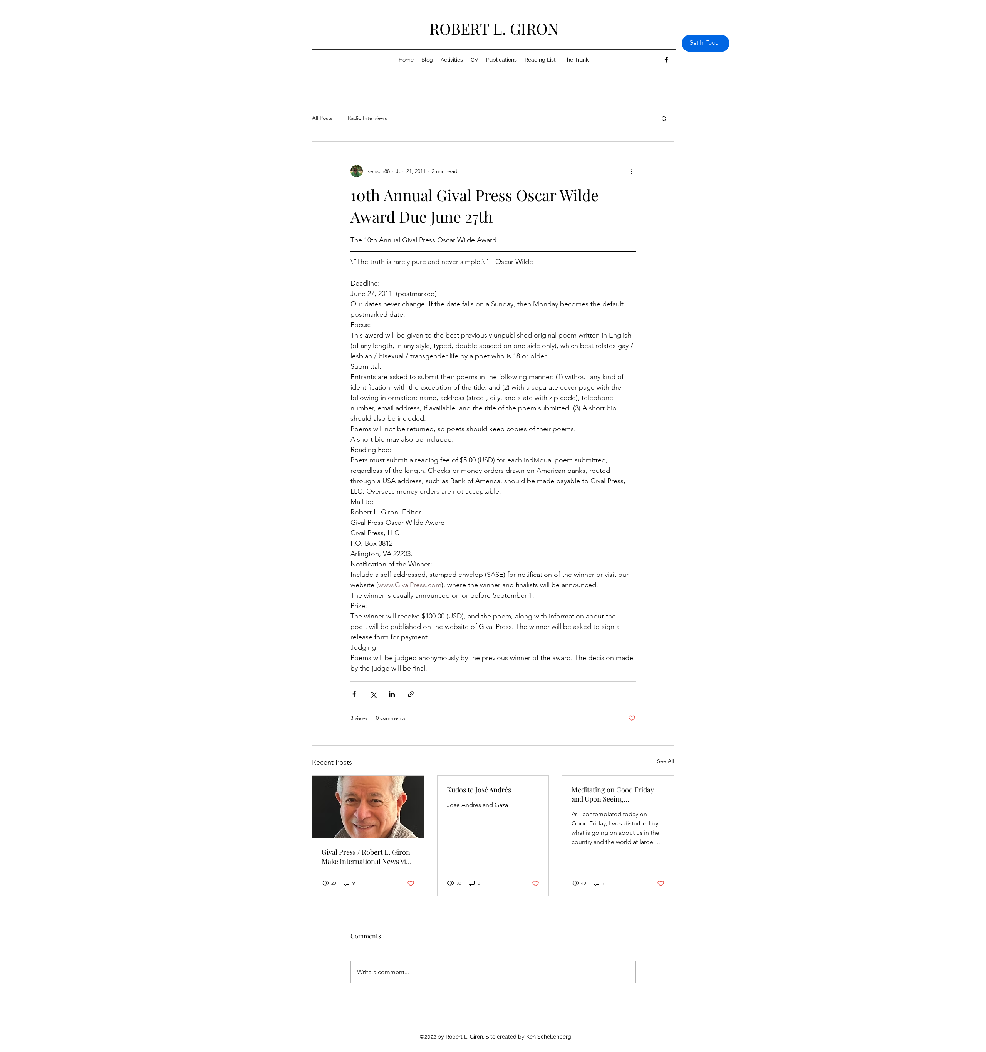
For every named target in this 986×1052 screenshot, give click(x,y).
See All (665, 761)
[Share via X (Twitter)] (373, 694)
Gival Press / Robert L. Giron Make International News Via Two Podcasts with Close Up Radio (366, 856)
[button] (664, 118)
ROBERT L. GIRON (493, 28)
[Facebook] (666, 60)
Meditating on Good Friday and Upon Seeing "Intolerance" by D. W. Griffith (617, 794)
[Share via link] (410, 694)
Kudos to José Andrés (479, 789)
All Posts (322, 117)
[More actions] (631, 171)
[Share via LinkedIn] (392, 694)
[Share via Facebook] (354, 694)
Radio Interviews (367, 117)
